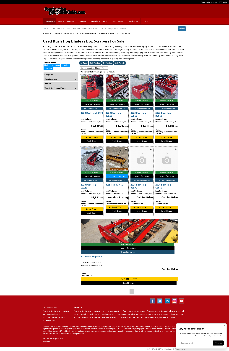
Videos (145, 21)
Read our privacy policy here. (53, 339)
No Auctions (107, 63)
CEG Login (223, 2)
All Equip (84, 63)
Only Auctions (95, 63)
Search (182, 28)
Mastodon (46, 341)
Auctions (70, 21)
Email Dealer (92, 141)
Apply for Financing (91, 100)
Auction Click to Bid (117, 176)
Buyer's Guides (117, 21)
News (60, 21)
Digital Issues (133, 21)
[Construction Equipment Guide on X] (160, 302)
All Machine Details (92, 108)
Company (82, 21)
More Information (92, 104)
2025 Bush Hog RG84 (91, 256)
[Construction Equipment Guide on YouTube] (182, 302)
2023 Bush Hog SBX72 (92, 112)
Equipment (49, 21)
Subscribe (94, 21)
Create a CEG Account (209, 2)
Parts (105, 21)
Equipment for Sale (58, 33)
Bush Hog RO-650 (114, 184)
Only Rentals (120, 63)
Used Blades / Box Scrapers (79, 33)
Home (45, 33)
